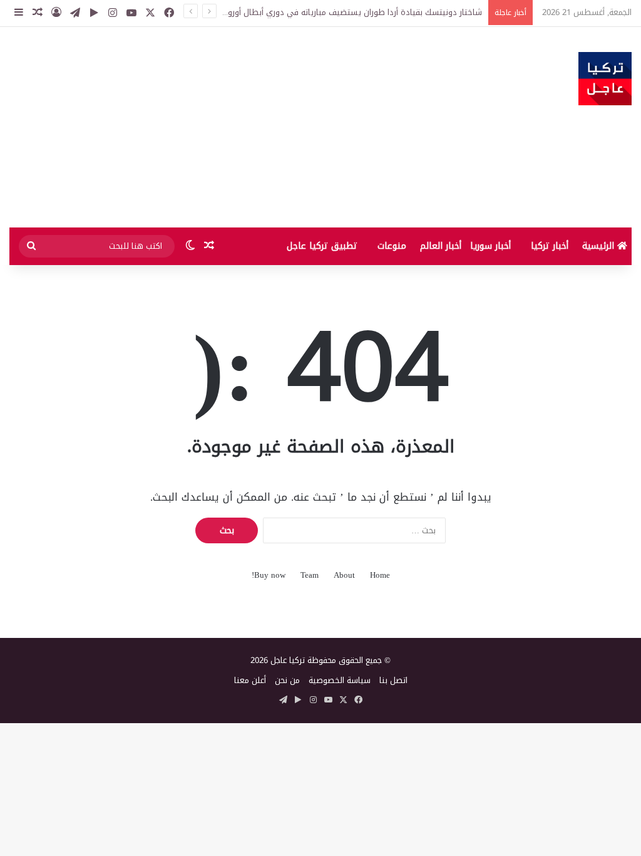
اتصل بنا (393, 680)
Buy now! (268, 575)
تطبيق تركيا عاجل (322, 245)
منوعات (391, 245)
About (344, 575)
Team (309, 575)
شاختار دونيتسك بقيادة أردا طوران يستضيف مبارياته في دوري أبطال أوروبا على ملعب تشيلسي (316, 12)
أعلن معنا (250, 680)
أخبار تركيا (549, 245)
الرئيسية (599, 245)
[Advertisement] (213, 127)
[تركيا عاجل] (605, 78)
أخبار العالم (440, 245)
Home (380, 575)
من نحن (287, 680)
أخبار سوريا (490, 245)
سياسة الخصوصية (340, 680)
